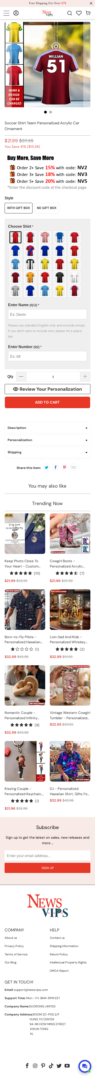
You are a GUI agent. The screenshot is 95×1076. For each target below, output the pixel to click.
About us (11, 938)
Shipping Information (64, 946)
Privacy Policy (14, 946)
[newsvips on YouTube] (67, 1066)
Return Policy (59, 954)
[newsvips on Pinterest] (43, 1066)
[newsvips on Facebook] (27, 1066)
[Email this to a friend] (73, 467)
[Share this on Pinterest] (64, 467)
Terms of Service (16, 954)
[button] (47, 227)
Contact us (57, 938)
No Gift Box (46, 208)
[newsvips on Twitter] (59, 1066)
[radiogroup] (47, 264)
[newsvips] (47, 13)
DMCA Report (59, 971)
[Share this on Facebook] (55, 467)
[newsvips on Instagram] (35, 1066)
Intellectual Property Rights (68, 962)
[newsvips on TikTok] (51, 1066)
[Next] (87, 64)
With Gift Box (18, 208)
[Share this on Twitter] (46, 467)
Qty (10, 376)
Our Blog (10, 962)
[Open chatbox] (84, 1066)
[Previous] (8, 64)
